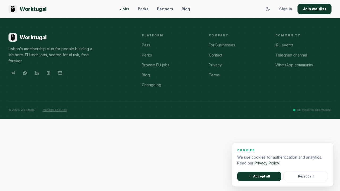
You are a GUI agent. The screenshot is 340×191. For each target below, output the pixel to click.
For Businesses (222, 45)
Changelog (151, 85)
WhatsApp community (294, 65)
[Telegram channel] (13, 73)
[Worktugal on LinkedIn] (36, 73)
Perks (143, 9)
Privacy (215, 65)
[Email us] (60, 73)
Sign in (285, 9)
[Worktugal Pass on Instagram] (48, 73)
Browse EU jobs (155, 65)
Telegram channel (291, 55)
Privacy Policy (266, 163)
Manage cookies (54, 110)
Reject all (306, 176)
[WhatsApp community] (25, 73)
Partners (165, 9)
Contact (215, 55)
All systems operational (314, 110)
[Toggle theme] (267, 9)
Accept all (261, 176)
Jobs (124, 9)
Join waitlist (314, 9)
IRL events (284, 45)
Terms (214, 75)
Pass (146, 45)
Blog (186, 9)
